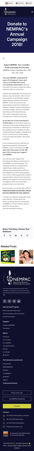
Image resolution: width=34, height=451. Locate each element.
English (10, 3)
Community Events (10, 383)
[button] (2, 256)
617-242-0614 (11, 423)
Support (6, 322)
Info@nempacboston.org (14, 427)
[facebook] (5, 301)
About (5, 333)
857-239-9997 (11, 419)
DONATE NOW (17, 75)
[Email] (27, 235)
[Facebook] (4, 235)
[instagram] (14, 301)
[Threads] (21, 235)
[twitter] (9, 301)
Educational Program (11, 307)
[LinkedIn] (16, 235)
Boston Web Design (15, 446)
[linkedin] (19, 301)
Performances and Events (13, 360)
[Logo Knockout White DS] (9, 8)
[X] (10, 235)
